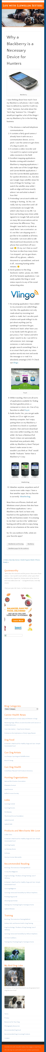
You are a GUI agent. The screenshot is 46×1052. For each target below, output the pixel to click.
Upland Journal (9, 820)
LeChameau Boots (10, 849)
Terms (6, 1014)
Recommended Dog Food (12, 1030)
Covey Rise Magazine (11, 871)
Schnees (7, 853)
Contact (6, 1038)
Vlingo (15, 363)
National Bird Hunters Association (15, 781)
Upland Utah (8, 824)
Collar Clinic (8, 834)
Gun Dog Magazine (10, 888)
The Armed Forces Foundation (13, 816)
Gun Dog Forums (9, 808)
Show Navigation (36, 20)
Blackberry (31, 544)
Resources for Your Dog (12, 1022)
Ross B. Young (8, 760)
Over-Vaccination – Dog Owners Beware (17, 729)
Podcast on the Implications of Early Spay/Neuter (20, 733)
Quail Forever (8, 789)
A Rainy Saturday (9, 560)
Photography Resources (12, 1026)
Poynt (27, 410)
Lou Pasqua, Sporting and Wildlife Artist (16, 756)
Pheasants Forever (10, 785)
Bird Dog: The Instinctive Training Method (17, 867)
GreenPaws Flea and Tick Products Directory (18, 771)
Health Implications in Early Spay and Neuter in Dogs (20, 718)
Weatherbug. (25, 497)
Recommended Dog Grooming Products (17, 1034)
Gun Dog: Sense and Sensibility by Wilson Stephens (20, 892)
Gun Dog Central (9, 804)
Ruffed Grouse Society (11, 793)
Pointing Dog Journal (10, 896)
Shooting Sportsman (11, 901)
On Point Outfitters (10, 938)
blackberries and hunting (15, 544)
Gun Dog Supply (9, 845)
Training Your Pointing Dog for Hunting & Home (19, 905)
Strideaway (8, 812)
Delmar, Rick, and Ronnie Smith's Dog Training (18, 923)
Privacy (6, 1018)
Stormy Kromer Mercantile (12, 857)
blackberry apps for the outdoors (18, 548)
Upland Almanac (9, 909)
